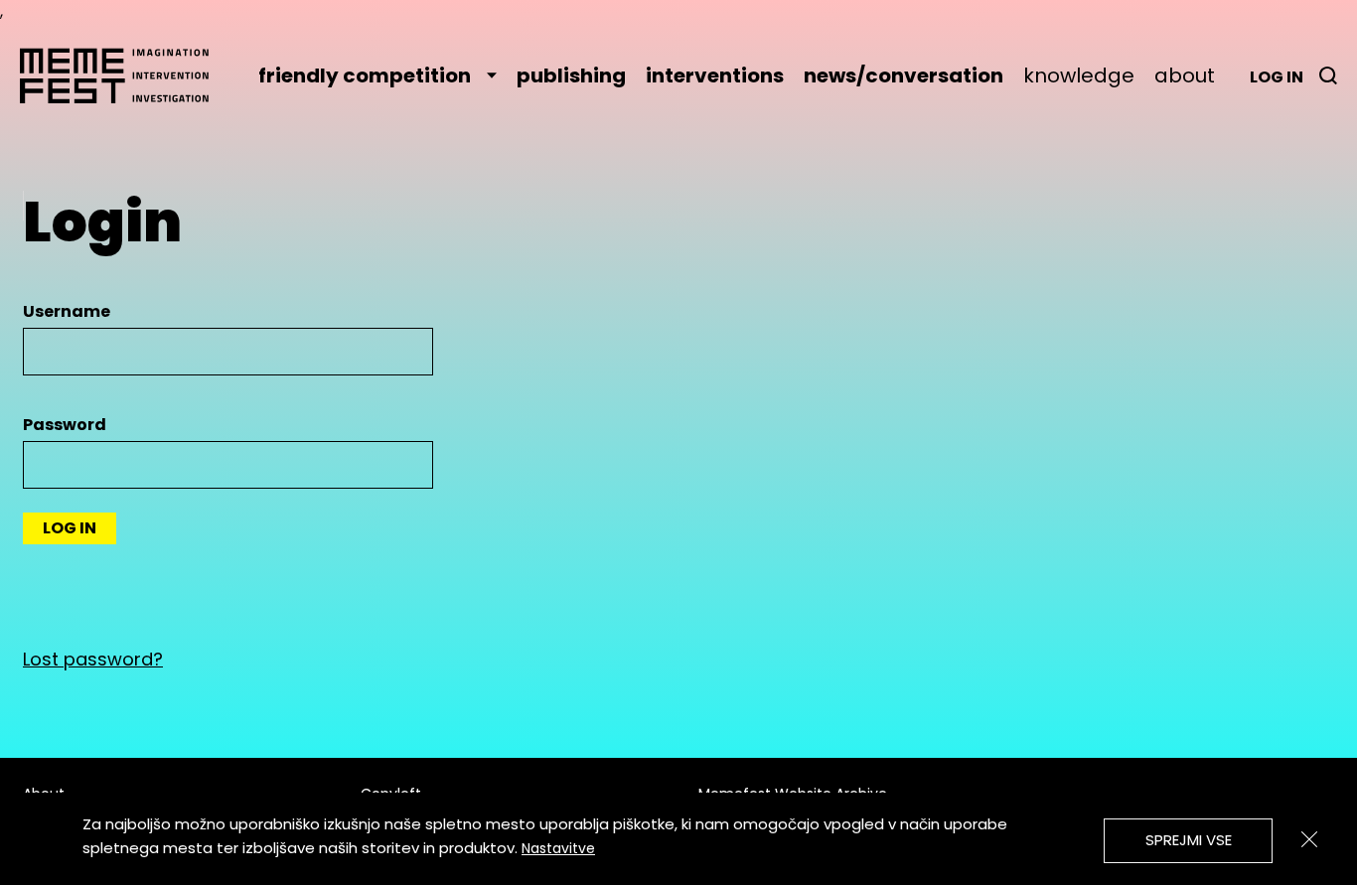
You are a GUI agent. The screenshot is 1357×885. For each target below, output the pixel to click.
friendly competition (364, 75)
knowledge (1078, 75)
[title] (1328, 75)
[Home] (124, 75)
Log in (1276, 77)
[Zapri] (1309, 839)
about (1184, 75)
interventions (715, 75)
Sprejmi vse (1188, 839)
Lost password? (93, 659)
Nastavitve (558, 848)
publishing (571, 75)
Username (66, 311)
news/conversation (903, 75)
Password (64, 424)
